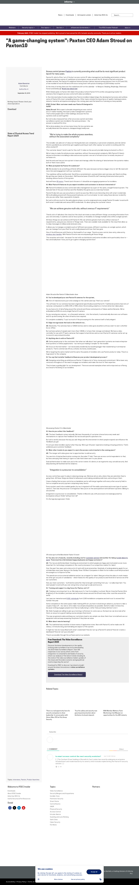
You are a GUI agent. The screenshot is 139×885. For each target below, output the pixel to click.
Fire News (53, 825)
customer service (92, 558)
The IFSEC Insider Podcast (108, 27)
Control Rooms (55, 804)
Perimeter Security (56, 799)
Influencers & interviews (80, 27)
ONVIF (52, 806)
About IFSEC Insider (14, 793)
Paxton (68, 71)
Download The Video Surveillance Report (68, 674)
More (127, 28)
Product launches (33, 780)
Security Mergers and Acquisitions (62, 793)
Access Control (55, 812)
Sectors (59, 27)
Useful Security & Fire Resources (19, 799)
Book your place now (69, 89)
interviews (16, 780)
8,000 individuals (73, 598)
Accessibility (10, 882)
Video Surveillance (56, 791)
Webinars (12, 27)
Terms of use (32, 882)
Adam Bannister (24, 83)
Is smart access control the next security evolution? (78, 756)
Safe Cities (54, 819)
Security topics (28, 27)
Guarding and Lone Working (59, 817)
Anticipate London (84, 15)
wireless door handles (54, 234)
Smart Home (54, 801)
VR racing (59, 181)
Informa (69, 2)
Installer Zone (55, 796)
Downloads (70, 15)
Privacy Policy (21, 882)
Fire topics (45, 27)
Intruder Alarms (55, 814)
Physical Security (56, 809)
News (60, 15)
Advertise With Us (101, 15)
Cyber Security (55, 822)
